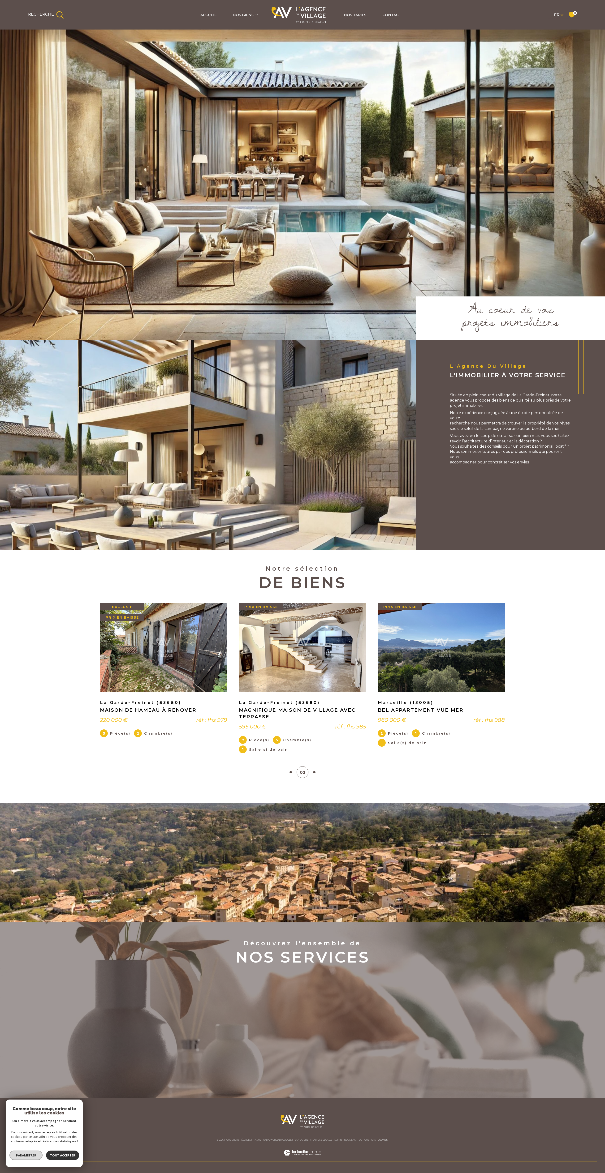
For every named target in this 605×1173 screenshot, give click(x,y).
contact (392, 15)
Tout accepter (62, 1155)
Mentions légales (321, 1140)
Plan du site (301, 1140)
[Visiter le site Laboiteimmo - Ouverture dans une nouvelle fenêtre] (302, 1158)
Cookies (383, 1140)
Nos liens (350, 1140)
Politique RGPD (367, 1140)
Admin (338, 1140)
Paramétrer (26, 1155)
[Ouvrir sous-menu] (257, 14)
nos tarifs (355, 15)
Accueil (208, 15)
